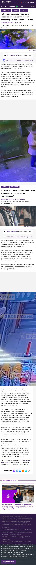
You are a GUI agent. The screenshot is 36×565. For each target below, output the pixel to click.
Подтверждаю (8, 562)
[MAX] (14, 471)
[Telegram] (17, 471)
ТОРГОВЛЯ (14, 186)
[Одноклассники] (23, 471)
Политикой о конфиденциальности (14, 556)
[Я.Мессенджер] (26, 471)
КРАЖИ (15, 10)
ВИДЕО (24, 10)
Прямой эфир (28, 2)
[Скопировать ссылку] (29, 471)
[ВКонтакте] (20, 471)
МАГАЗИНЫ (6, 10)
